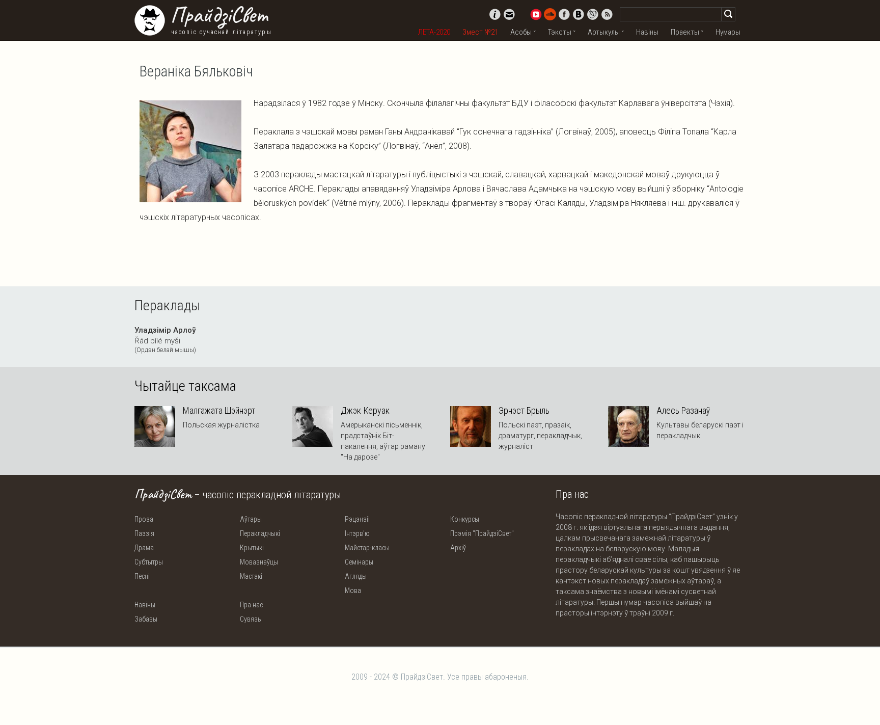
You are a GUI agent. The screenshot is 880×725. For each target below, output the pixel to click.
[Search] (728, 14)
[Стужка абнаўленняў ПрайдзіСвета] (607, 14)
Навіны (647, 32)
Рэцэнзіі (357, 519)
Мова (353, 590)
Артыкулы (604, 32)
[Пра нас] (495, 14)
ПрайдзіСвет (218, 15)
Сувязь (250, 619)
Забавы (145, 619)
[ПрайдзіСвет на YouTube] (536, 14)
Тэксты (559, 32)
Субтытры (148, 562)
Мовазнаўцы (259, 562)
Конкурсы (464, 519)
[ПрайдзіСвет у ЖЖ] (593, 14)
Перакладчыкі (260, 533)
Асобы (521, 32)
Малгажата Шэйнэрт (219, 410)
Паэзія (144, 533)
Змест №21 (480, 32)
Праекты (685, 32)
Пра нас (251, 605)
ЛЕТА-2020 (434, 32)
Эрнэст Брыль (524, 410)
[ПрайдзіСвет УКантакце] (578, 14)
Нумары (728, 32)
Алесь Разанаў (683, 410)
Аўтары (251, 519)
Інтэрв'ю (357, 533)
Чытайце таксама (185, 386)
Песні (142, 576)
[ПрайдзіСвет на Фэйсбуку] (564, 14)
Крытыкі (252, 548)
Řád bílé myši (165, 340)
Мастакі (251, 576)
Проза (143, 519)
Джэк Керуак (365, 410)
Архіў (458, 548)
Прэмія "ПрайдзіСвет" (482, 533)
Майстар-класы (367, 548)
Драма (144, 548)
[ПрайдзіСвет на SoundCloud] (550, 14)
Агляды (356, 576)
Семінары (359, 562)
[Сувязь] (509, 14)
